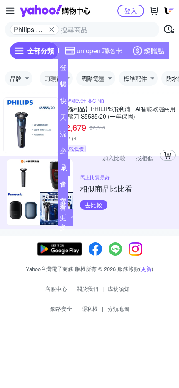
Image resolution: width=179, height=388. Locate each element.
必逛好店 (63, 152)
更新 (146, 269)
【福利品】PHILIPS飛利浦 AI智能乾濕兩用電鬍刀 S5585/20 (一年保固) (119, 112)
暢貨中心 (63, 85)
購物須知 (118, 289)
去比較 (93, 205)
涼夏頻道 (63, 135)
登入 (130, 10)
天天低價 (63, 119)
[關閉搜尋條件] (51, 29)
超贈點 (154, 50)
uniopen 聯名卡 (99, 50)
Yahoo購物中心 (55, 11)
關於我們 (87, 289)
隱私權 (90, 309)
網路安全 (61, 309)
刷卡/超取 (64, 169)
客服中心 (56, 289)
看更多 (63, 217)
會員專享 (63, 185)
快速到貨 (63, 102)
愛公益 (63, 202)
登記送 (63, 69)
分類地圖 (118, 309)
